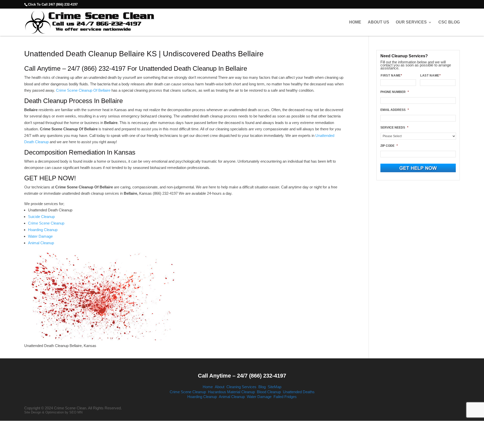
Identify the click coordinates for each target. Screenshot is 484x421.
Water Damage (40, 236)
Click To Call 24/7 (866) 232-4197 (53, 4)
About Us (378, 22)
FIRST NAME (391, 75)
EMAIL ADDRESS (394, 110)
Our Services (411, 22)
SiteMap (274, 387)
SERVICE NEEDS (394, 127)
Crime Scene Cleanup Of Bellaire (83, 90)
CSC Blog (449, 22)
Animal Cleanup (41, 243)
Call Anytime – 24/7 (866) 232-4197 (242, 376)
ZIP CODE (389, 145)
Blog (262, 387)
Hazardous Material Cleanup (231, 392)
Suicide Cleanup (41, 216)
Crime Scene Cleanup (46, 223)
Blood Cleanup (269, 392)
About (219, 387)
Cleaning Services (241, 387)
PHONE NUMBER (394, 92)
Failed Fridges (285, 396)
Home (355, 22)
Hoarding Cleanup (42, 230)
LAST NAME (430, 75)
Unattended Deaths (299, 392)
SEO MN (75, 412)
